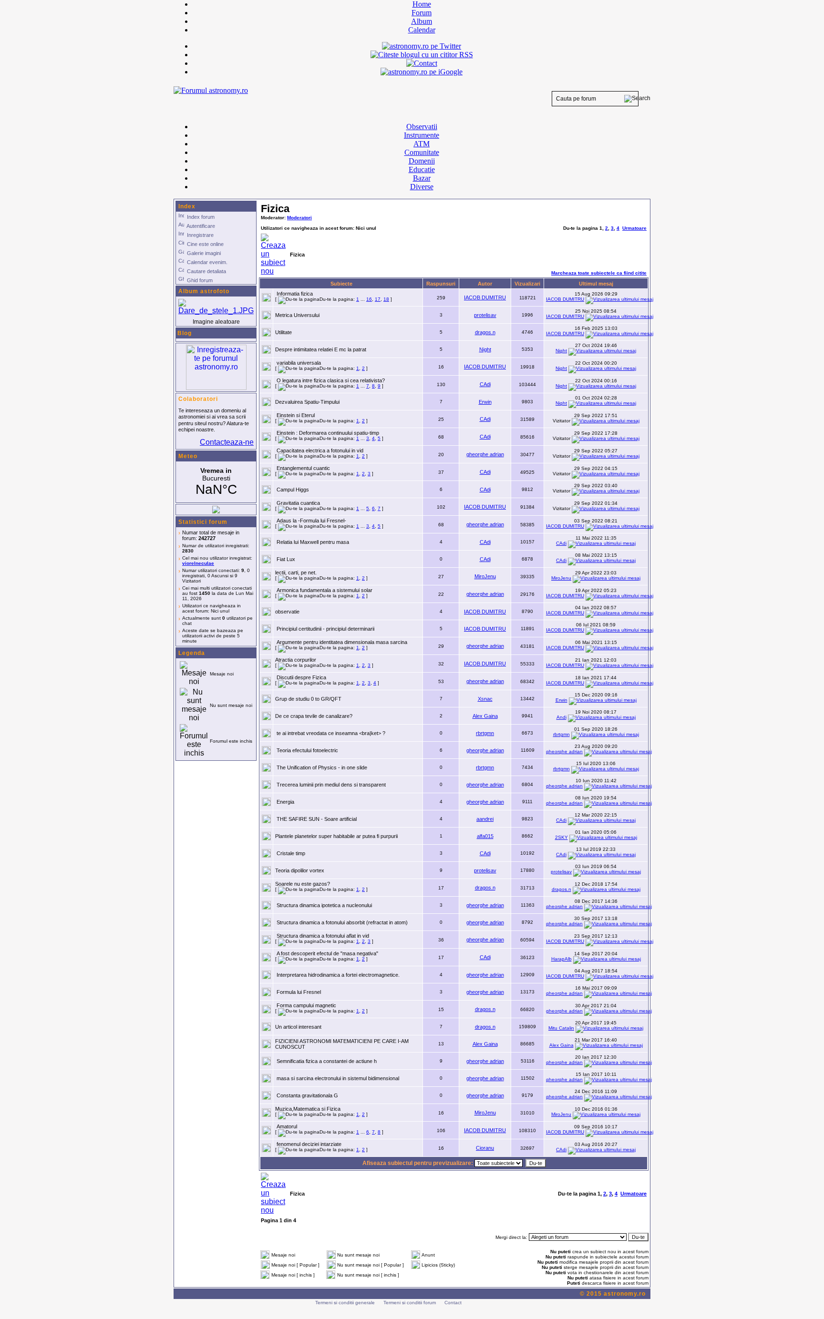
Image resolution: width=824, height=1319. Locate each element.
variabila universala (299, 363)
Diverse (421, 187)
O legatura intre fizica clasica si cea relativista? (331, 380)
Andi (561, 717)
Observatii (421, 127)
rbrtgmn (485, 733)
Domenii (422, 161)
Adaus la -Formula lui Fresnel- (311, 520)
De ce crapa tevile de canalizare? (313, 716)
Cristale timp (291, 853)
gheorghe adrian (485, 454)
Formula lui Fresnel (299, 992)
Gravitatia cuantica (298, 503)
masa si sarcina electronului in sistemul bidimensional (338, 1078)
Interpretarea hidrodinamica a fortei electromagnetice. (338, 975)
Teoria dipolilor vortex (299, 870)
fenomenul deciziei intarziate (309, 1144)
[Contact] (421, 63)
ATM (421, 144)
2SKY (561, 837)
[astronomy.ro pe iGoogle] (422, 72)
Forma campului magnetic (306, 1005)
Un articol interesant (298, 1027)
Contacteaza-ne (227, 442)
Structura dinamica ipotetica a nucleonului (324, 905)
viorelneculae (198, 563)
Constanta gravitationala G (307, 1095)
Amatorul (287, 1126)
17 (378, 299)
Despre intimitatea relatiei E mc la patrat (320, 349)
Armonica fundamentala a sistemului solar (324, 590)
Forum (422, 13)
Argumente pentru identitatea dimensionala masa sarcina (342, 642)
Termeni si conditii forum (409, 1302)
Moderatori (299, 217)
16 (369, 299)
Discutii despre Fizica (301, 677)
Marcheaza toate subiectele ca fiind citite (599, 273)
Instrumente (421, 135)
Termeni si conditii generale (345, 1302)
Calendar (421, 30)
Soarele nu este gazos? (302, 884)
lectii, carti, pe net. (296, 572)
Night (485, 349)
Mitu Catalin (561, 1028)
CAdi (485, 384)
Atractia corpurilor (295, 660)
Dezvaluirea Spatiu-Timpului (307, 402)
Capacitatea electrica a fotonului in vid (320, 450)
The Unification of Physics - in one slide (322, 767)
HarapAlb (561, 958)
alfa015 (485, 836)
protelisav (485, 315)
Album (421, 21)
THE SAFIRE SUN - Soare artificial (317, 819)
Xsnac (485, 699)
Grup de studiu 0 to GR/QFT (308, 699)
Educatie (422, 169)
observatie (287, 611)
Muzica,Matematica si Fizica (307, 1109)
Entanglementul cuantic (303, 468)
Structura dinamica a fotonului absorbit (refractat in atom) (342, 922)
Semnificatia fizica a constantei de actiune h (327, 1061)
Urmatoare (634, 228)
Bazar (422, 178)
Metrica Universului (297, 315)
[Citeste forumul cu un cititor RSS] (422, 55)
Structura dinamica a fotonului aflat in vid (323, 936)
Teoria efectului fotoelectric (307, 750)
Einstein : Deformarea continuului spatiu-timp (328, 433)
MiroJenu (485, 576)
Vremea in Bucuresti (216, 481)
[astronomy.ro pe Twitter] (421, 45)
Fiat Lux (286, 559)
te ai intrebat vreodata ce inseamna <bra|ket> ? (331, 733)
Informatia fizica (295, 294)
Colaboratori (198, 399)
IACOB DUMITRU (485, 297)
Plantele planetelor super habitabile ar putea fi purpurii (336, 836)
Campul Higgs (293, 489)
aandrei (485, 819)
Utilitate (283, 332)
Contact (453, 1302)
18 (386, 299)
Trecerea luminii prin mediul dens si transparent (331, 784)
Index (187, 206)
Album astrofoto (203, 291)
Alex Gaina (485, 716)
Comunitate (421, 152)
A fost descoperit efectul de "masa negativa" (327, 953)
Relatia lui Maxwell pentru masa (313, 542)
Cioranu (485, 1148)
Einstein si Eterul (296, 415)
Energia (285, 802)
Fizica (275, 209)
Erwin (485, 402)
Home (421, 4)
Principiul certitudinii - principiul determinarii (325, 629)
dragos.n (485, 332)
